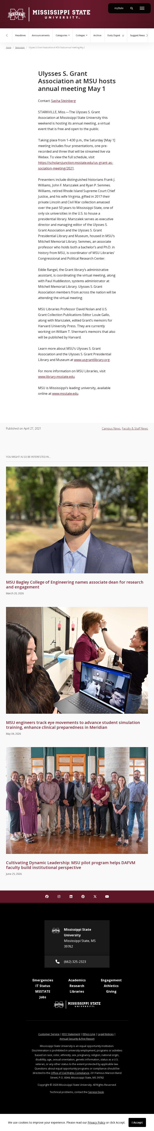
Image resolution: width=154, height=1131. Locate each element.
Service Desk (96, 1092)
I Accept (137, 1122)
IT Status (42, 986)
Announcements (41, 35)
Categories (62, 35)
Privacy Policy (96, 1122)
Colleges (80, 35)
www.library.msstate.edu (56, 376)
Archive (97, 35)
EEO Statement (71, 1034)
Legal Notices (106, 1034)
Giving (111, 991)
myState (120, 8)
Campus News (111, 428)
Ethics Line (89, 1034)
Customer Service (49, 1034)
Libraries (77, 991)
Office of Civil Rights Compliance (70, 1073)
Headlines (20, 35)
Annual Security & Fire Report (77, 1039)
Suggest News (137, 35)
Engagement (111, 980)
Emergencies (42, 980)
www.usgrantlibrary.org (92, 360)
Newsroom (20, 47)
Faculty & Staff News (135, 428)
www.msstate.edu (65, 393)
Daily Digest (114, 35)
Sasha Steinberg (63, 101)
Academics (77, 980)
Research (77, 986)
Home (8, 47)
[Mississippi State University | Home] (48, 14)
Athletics (111, 986)
